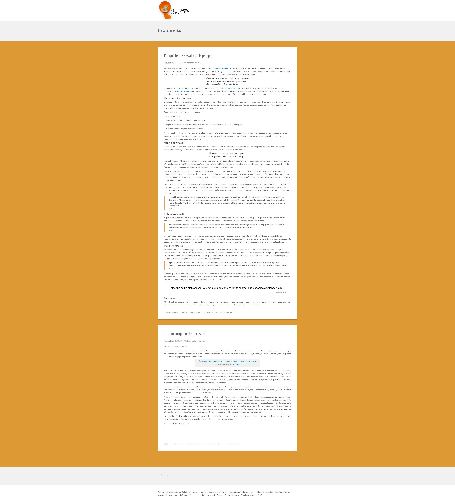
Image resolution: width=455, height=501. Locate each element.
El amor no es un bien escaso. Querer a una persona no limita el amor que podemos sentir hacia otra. (225, 287)
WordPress (235, 364)
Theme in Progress (232, 495)
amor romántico (225, 444)
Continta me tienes (221, 68)
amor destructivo (192, 444)
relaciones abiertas (211, 312)
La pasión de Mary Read (227, 88)
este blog (256, 94)
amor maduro (213, 444)
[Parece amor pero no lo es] (174, 11)
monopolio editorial (181, 91)
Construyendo (199, 341)
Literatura (197, 63)
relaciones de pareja (226, 312)
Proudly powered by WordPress (253, 495)
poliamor (199, 312)
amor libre (176, 312)
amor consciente (178, 444)
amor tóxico (237, 444)
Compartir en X (281, 292)
